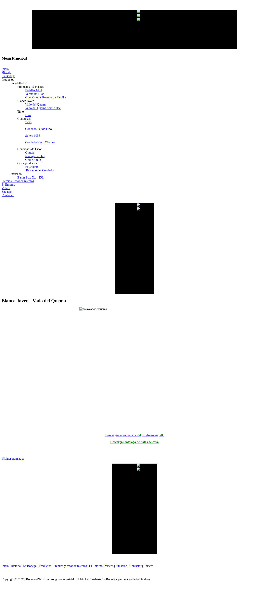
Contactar (135, 566)
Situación (121, 566)
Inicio (5, 566)
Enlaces (148, 566)
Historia (16, 566)
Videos (109, 566)
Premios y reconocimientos (70, 566)
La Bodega (30, 566)
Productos (45, 566)
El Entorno (96, 566)
